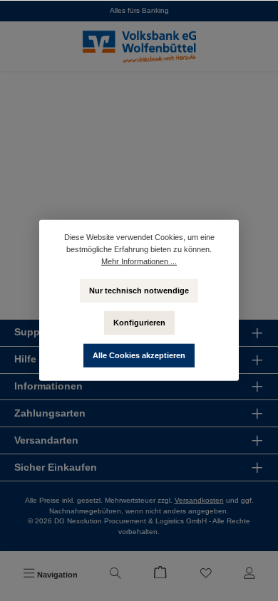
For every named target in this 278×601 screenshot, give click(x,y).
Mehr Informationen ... (139, 261)
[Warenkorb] (160, 574)
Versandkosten (199, 500)
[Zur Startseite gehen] (139, 46)
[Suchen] (115, 575)
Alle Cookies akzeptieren (139, 355)
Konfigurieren (139, 322)
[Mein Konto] (249, 575)
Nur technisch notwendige (139, 290)
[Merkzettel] (206, 575)
